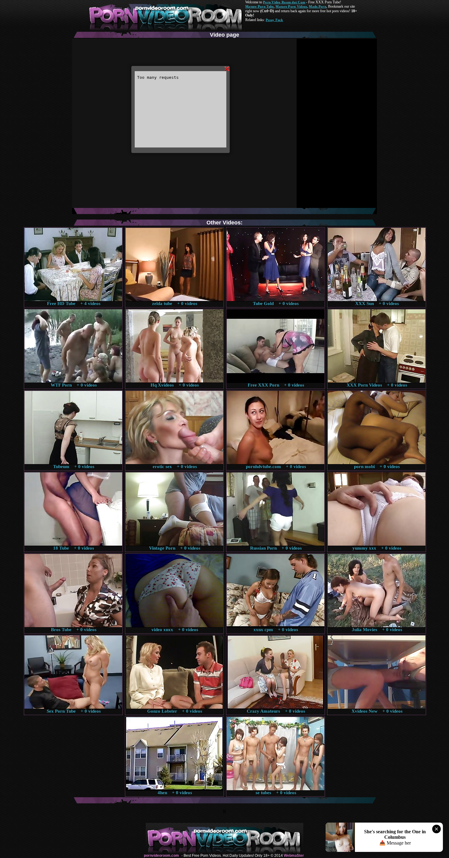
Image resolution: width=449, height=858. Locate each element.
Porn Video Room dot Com (284, 2)
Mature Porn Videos (291, 6)
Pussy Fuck (274, 20)
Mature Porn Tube (259, 6)
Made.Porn (317, 6)
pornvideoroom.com (161, 855)
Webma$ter (294, 855)
